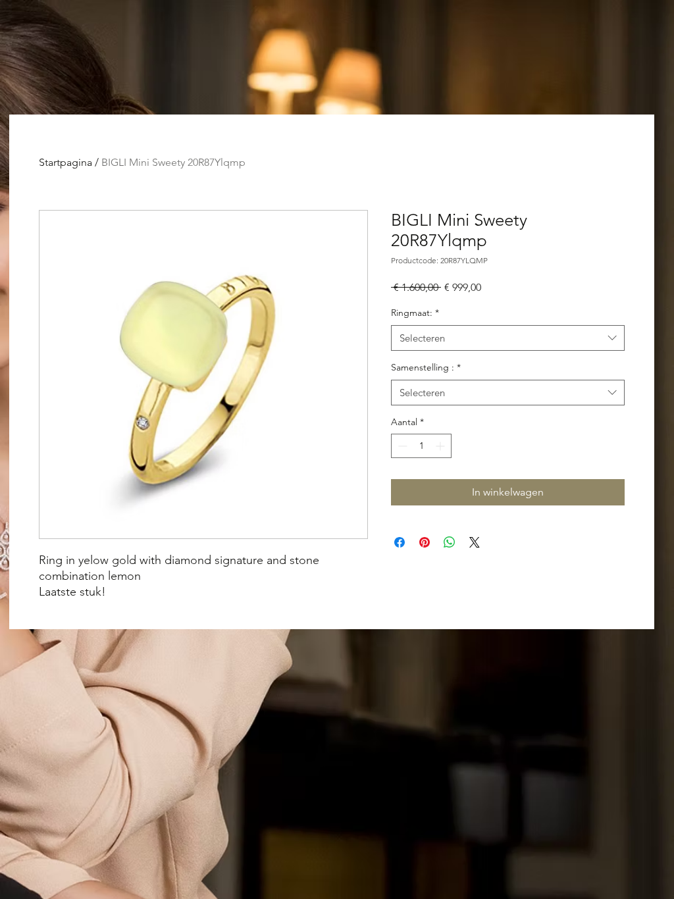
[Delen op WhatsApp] (449, 542)
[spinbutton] (421, 445)
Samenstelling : (426, 367)
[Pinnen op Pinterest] (424, 542)
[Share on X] (474, 542)
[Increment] (441, 445)
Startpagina (65, 162)
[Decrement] (401, 445)
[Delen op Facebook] (399, 542)
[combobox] (508, 338)
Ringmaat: (415, 313)
